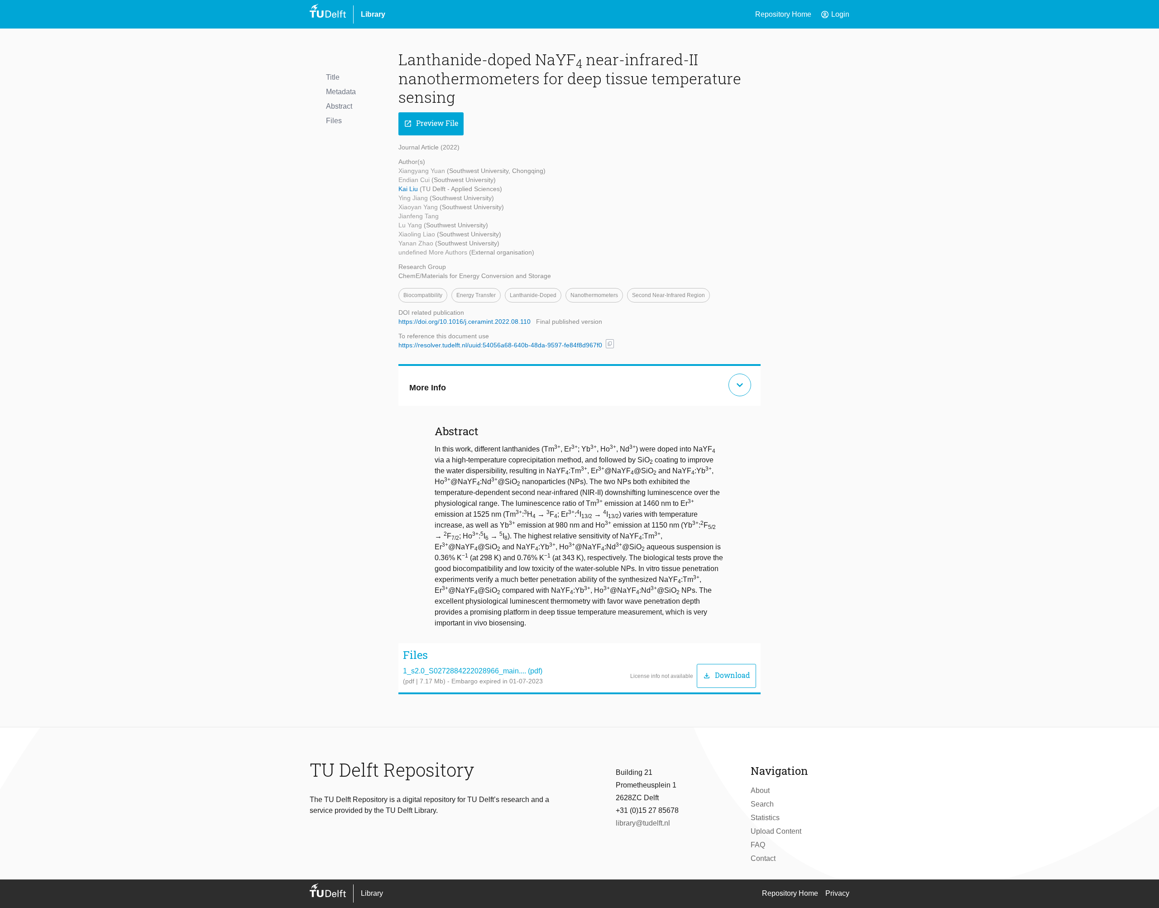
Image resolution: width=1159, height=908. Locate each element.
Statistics (765, 818)
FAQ (758, 845)
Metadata (341, 92)
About (760, 790)
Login (834, 14)
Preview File (431, 123)
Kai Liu (409, 188)
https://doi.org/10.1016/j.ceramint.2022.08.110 (464, 321)
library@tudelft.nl (643, 823)
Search (762, 804)
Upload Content (776, 831)
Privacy (837, 893)
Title (333, 77)
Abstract (339, 106)
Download (726, 675)
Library (373, 14)
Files (334, 121)
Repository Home (783, 14)
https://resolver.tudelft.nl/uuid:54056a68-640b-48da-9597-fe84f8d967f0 (500, 345)
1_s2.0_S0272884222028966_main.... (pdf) (472, 671)
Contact (763, 858)
